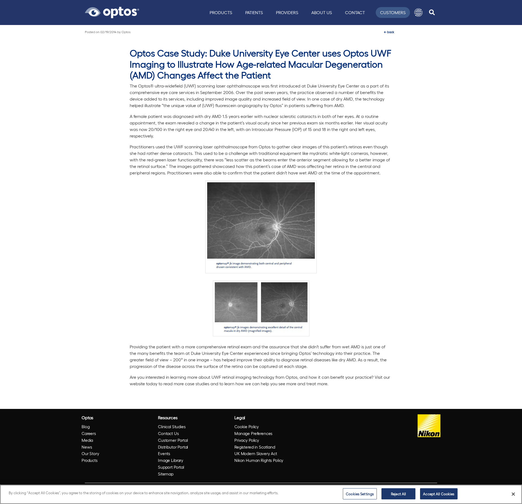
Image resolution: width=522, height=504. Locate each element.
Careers (89, 433)
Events (164, 453)
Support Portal (171, 467)
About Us (321, 12)
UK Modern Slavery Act (255, 453)
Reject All (398, 494)
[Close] (513, 494)
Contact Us (168, 433)
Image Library (170, 460)
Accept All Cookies (438, 494)
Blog (85, 426)
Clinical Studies (172, 426)
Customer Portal (173, 440)
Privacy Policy (246, 440)
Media (87, 440)
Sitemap (165, 473)
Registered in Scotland (254, 446)
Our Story (90, 453)
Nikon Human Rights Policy (258, 460)
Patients (254, 12)
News (87, 446)
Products (221, 12)
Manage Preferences (253, 433)
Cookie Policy (246, 426)
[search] (432, 12)
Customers (393, 12)
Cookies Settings (360, 494)
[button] (418, 12)
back (389, 32)
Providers (287, 12)
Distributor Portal (173, 446)
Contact (355, 12)
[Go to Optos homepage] (112, 11)
